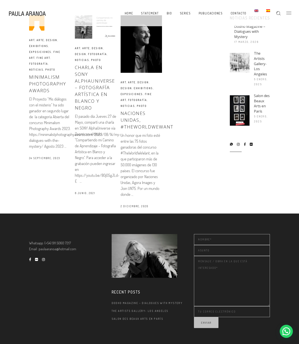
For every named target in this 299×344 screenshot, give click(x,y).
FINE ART (43, 57)
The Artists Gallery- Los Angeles (260, 63)
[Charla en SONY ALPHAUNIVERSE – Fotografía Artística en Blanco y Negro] (95, 27)
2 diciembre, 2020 (135, 206)
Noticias (36, 69)
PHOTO (50, 69)
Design (51, 40)
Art (32, 40)
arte (40, 40)
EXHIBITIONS (38, 46)
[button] (286, 331)
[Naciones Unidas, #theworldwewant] (141, 44)
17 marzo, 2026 (246, 41)
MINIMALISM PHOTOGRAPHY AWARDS (47, 84)
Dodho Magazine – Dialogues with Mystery (249, 31)
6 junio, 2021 (85, 193)
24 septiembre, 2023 (44, 158)
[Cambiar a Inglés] (256, 13)
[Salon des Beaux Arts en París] (240, 110)
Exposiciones (40, 52)
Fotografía (38, 63)
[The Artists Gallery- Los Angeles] (240, 63)
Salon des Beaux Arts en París (262, 103)
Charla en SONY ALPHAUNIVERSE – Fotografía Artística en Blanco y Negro (95, 87)
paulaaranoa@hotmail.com (57, 249)
